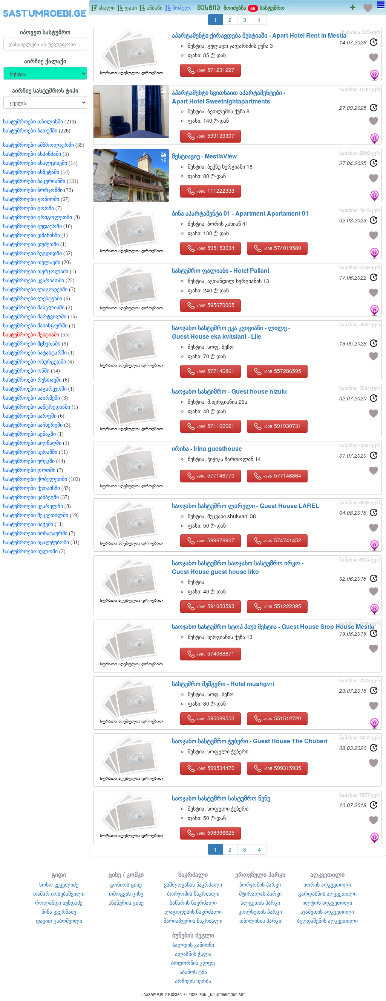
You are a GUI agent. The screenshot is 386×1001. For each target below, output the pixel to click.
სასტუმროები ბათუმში (30, 131)
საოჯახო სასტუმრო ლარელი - (245, 505)
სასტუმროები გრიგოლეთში (37, 217)
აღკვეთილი (327, 874)
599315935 (282, 767)
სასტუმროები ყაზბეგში (31, 497)
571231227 (215, 69)
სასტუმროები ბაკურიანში (34, 181)
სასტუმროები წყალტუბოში (36, 542)
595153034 (215, 247)
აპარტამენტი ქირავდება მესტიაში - (259, 35)
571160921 (215, 425)
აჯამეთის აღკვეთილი (327, 911)
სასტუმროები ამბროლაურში (38, 145)
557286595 (282, 370)
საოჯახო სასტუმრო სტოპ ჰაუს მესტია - (273, 626)
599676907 (215, 540)
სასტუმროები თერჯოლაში (35, 271)
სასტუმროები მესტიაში (31, 335)
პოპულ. (181, 7)
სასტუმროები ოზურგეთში (34, 362)
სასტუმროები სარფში (30, 416)
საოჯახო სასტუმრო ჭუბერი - (249, 740)
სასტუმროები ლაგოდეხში (35, 289)
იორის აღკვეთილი (327, 884)
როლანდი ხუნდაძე (59, 902)
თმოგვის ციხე (126, 893)
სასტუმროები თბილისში (33, 122)
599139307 (215, 135)
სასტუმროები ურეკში (29, 461)
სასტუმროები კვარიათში (33, 280)
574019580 (282, 247)
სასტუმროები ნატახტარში (35, 353)
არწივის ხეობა (193, 980)
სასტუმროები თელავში (31, 262)
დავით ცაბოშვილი (59, 920)
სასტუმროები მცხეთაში (31, 344)
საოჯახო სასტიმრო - (229, 391)
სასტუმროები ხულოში (30, 551)
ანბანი (153, 7)
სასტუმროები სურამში (30, 452)
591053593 (215, 606)
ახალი (106, 7)
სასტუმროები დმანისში (31, 235)
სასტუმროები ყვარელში (33, 506)
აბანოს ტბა (193, 971)
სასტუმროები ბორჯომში (33, 190)
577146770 (215, 475)
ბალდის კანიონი (193, 944)
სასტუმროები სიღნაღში (32, 443)
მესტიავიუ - (204, 156)
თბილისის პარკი (260, 920)
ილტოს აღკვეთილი (327, 902)
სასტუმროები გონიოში (31, 199)
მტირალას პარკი (260, 893)
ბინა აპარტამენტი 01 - (240, 213)
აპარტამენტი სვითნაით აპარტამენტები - (228, 96)
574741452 (282, 540)
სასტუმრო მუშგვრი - (223, 683)
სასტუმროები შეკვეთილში (35, 515)
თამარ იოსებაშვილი (58, 893)
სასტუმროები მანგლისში (33, 307)
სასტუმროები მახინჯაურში (35, 326)
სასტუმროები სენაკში (29, 434)
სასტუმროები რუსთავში (32, 380)
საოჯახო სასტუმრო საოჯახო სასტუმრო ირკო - (237, 567)
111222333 (215, 190)
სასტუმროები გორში (28, 208)
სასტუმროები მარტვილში (34, 316)
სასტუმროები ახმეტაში (31, 172)
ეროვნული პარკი (260, 874)
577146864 (282, 475)
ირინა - (207, 448)
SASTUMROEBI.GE (44, 13)
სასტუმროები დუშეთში (31, 244)
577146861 (215, 370)
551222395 (282, 606)
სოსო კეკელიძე (58, 884)
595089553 (215, 718)
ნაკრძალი (193, 874)
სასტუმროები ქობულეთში (35, 479)
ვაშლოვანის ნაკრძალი (193, 884)
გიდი (59, 874)
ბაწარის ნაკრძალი (193, 902)
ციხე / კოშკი (126, 874)
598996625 (215, 832)
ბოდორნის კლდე (193, 962)
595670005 (215, 305)
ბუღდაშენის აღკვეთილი (327, 920)
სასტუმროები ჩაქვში (28, 524)
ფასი (130, 7)
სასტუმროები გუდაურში (32, 226)
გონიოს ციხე (126, 884)
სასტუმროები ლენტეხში (32, 298)
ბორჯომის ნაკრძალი (193, 893)
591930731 (282, 425)
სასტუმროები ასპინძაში (32, 154)
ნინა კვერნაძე (58, 911)
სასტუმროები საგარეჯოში (35, 389)
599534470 (215, 767)
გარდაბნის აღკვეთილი (327, 893)
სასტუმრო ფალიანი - (220, 270)
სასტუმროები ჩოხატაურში (35, 533)
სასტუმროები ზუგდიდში (32, 253)
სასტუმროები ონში (26, 371)
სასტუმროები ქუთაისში (31, 488)
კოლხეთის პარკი (260, 911)
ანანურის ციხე (126, 902)
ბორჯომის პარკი (260, 884)
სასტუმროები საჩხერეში (33, 425)
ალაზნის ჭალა (193, 953)
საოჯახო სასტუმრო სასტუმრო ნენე (221, 798)
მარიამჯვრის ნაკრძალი (193, 920)
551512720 (282, 718)
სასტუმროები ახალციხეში (35, 163)
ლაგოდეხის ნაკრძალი (193, 911)
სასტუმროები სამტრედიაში (36, 407)
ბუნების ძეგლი (193, 935)
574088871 (215, 653)
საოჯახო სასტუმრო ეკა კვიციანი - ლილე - (231, 332)
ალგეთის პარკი (260, 902)
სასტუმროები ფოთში (29, 470)
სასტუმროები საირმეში (31, 398)
